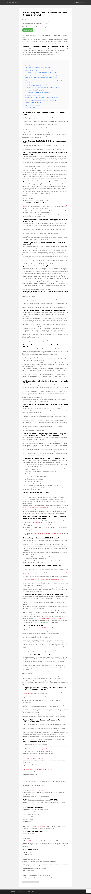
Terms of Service (30, 891)
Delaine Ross (25, 882)
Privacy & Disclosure (79, 2)
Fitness (52, 19)
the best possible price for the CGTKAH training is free (40, 627)
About (7, 891)
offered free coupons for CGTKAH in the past (45, 650)
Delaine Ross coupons (33, 882)
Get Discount (28, 30)
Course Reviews (47, 19)
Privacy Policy (21, 891)
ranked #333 (28, 840)
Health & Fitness (58, 19)
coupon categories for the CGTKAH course (58, 582)
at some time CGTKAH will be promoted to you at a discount (48, 618)
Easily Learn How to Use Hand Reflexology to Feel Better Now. (38, 749)
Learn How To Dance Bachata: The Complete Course (36, 779)
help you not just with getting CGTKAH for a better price (48, 533)
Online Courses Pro (12, 3)
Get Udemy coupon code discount (40, 826)
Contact (13, 891)
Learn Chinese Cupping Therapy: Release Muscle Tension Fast (38, 769)
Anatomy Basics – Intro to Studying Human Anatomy (36, 790)
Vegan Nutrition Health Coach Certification (33, 758)
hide (30, 62)
